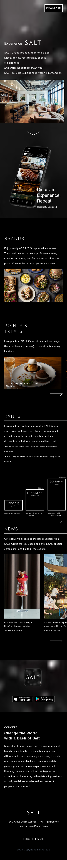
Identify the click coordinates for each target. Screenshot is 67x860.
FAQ (41, 822)
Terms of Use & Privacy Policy (33, 826)
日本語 (26, 839)
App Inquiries (52, 822)
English (39, 839)
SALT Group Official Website (22, 822)
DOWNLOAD (53, 8)
